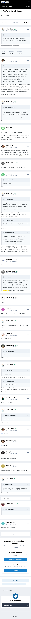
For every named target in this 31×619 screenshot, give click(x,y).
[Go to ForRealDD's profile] (3, 441)
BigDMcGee (9, 503)
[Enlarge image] (21, 155)
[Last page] (29, 22)
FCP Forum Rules (7, 605)
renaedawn (9, 146)
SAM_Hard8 (10, 429)
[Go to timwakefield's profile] (3, 346)
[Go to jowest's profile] (3, 60)
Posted (11, 30)
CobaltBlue (6, 15)
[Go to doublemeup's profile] (3, 298)
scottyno (9, 522)
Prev (5, 22)
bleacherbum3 (10, 398)
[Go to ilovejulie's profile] (3, 466)
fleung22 (8, 452)
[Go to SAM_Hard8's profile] (3, 429)
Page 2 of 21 (15, 22)
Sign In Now (16, 570)
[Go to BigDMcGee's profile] (3, 504)
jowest (8, 60)
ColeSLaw (9, 127)
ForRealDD (9, 440)
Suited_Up (9, 333)
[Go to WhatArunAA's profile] (3, 260)
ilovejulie (8, 465)
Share (16, 580)
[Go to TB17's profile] (3, 309)
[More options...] (28, 30)
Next (25, 22)
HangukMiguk (10, 162)
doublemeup (10, 297)
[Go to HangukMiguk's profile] (3, 163)
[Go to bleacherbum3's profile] (3, 398)
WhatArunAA (10, 259)
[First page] (2, 22)
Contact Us (16, 616)
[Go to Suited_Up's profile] (3, 334)
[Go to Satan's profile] (3, 174)
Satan (8, 174)
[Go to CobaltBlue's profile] (3, 29)
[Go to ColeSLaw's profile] (3, 128)
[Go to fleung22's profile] (3, 452)
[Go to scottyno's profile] (3, 523)
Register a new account (15, 559)
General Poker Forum (15, 17)
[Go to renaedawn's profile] (3, 146)
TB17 (7, 309)
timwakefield (10, 345)
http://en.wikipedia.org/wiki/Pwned (10, 45)
